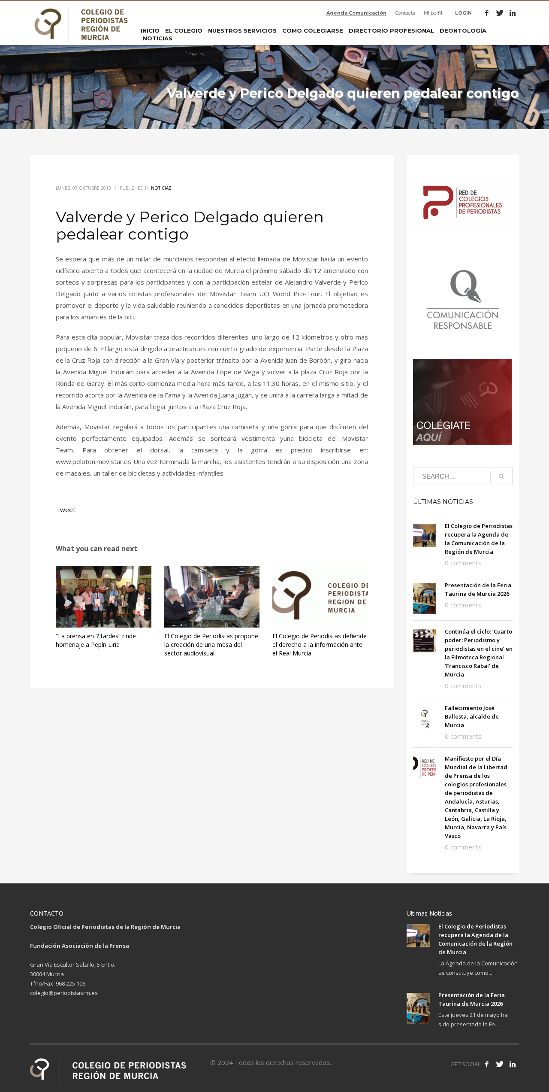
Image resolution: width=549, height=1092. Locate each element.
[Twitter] (499, 12)
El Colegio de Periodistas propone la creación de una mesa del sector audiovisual (211, 644)
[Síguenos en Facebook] (486, 1064)
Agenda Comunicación (356, 13)
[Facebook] (486, 12)
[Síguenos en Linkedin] (512, 1064)
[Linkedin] (512, 12)
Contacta (405, 13)
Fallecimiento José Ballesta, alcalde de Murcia (472, 716)
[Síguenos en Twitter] (499, 1064)
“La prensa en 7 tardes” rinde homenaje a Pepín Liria (96, 640)
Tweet (65, 509)
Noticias (161, 188)
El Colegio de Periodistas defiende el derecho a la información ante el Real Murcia (319, 644)
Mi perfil (433, 13)
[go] (501, 476)
